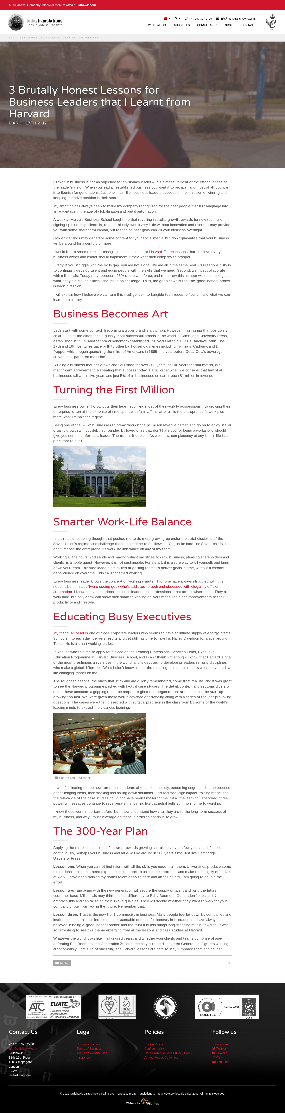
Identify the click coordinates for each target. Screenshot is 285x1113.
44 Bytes (150, 1101)
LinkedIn (221, 1053)
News (64, 963)
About (230, 25)
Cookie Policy (153, 1044)
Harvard (155, 252)
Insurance (83, 1057)
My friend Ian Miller (68, 633)
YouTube (222, 1062)
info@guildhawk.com (23, 1048)
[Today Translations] (35, 22)
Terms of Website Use (92, 1053)
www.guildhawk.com (81, 5)
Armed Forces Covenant (161, 1057)
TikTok (217, 1057)
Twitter (220, 1048)
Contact (248, 25)
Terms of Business (89, 1048)
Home (12, 37)
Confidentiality (154, 1048)
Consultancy (207, 25)
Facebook (221, 1044)
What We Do (157, 25)
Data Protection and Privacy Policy (168, 1053)
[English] (167, 18)
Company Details (88, 1044)
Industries (182, 25)
